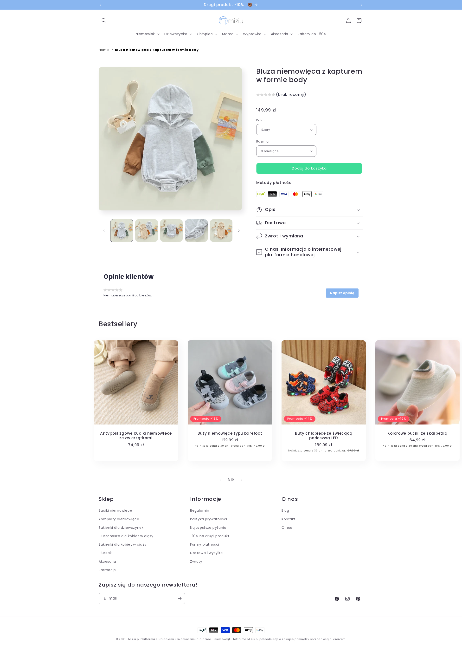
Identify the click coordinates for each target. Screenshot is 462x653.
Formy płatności (204, 544)
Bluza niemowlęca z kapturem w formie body (157, 49)
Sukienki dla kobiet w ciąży (122, 544)
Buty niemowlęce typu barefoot (230, 433)
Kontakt (288, 518)
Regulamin (199, 510)
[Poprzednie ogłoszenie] (100, 4)
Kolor (260, 120)
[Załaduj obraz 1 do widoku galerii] (121, 230)
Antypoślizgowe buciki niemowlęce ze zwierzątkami (136, 435)
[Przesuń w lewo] (104, 230)
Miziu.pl (134, 639)
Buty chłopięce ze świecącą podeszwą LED (324, 435)
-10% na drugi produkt (210, 536)
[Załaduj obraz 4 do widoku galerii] (196, 230)
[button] (104, 20)
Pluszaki (106, 552)
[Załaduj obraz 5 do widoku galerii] (221, 230)
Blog (285, 510)
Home (104, 49)
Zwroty (196, 561)
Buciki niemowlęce (115, 510)
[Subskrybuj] (179, 598)
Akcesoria (107, 561)
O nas (287, 527)
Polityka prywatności (208, 518)
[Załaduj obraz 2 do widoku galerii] (146, 230)
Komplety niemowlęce (119, 518)
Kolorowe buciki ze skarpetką (417, 433)
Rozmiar (263, 141)
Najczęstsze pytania (208, 527)
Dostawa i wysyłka (206, 552)
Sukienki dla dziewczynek (121, 527)
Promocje (107, 569)
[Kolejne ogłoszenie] (361, 4)
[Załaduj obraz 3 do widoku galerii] (171, 230)
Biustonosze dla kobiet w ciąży (126, 536)
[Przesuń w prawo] (239, 230)
